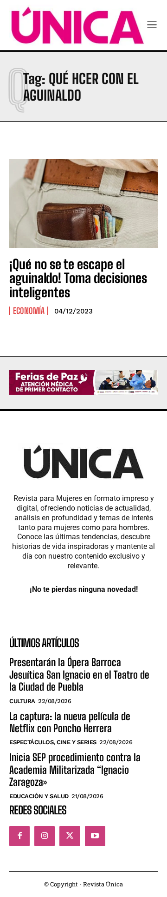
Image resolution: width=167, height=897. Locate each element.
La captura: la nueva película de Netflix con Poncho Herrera (69, 722)
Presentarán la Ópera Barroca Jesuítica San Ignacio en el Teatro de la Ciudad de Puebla (79, 674)
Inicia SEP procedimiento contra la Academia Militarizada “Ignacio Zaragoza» (75, 769)
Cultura (22, 701)
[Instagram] (44, 836)
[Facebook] (19, 836)
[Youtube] (95, 836)
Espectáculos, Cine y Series (52, 742)
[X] (69, 836)
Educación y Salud (39, 796)
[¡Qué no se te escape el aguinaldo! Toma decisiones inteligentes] (83, 203)
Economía (29, 311)
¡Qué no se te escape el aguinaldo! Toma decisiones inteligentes (78, 278)
